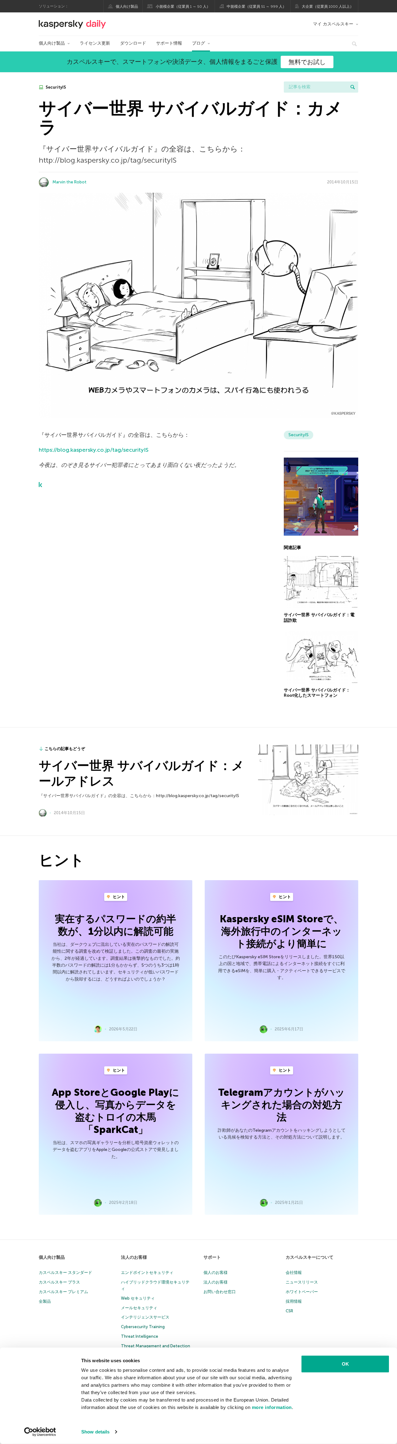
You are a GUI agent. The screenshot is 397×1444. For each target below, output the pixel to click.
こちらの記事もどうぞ (65, 748)
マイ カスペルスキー (333, 24)
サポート (212, 1257)
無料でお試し (307, 62)
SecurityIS (55, 87)
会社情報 (294, 1272)
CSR (289, 1311)
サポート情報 (169, 43)
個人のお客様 (215, 1272)
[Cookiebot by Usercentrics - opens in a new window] (40, 1432)
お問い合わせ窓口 (219, 1291)
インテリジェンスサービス (145, 1317)
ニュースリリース (302, 1282)
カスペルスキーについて (309, 1257)
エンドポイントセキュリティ (147, 1272)
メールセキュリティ (139, 1308)
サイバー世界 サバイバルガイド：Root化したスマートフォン (317, 692)
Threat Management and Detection (155, 1346)
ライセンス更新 (95, 43)
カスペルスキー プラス (59, 1282)
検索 (352, 87)
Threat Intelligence (139, 1336)
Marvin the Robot (69, 182)
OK (345, 1364)
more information (272, 1407)
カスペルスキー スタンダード (65, 1272)
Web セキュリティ (138, 1298)
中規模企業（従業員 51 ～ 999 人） (256, 6)
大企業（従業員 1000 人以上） (328, 6)
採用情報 (294, 1301)
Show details (95, 1431)
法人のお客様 (134, 1257)
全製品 (45, 1301)
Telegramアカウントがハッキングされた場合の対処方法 (281, 1104)
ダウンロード (133, 43)
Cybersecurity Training (143, 1326)
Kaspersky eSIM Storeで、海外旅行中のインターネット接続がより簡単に (281, 931)
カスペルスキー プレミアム (63, 1291)
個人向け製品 (127, 6)
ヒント (118, 896)
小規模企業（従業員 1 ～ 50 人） (183, 6)
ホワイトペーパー (302, 1291)
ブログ (198, 43)
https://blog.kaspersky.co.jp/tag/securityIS (94, 449)
